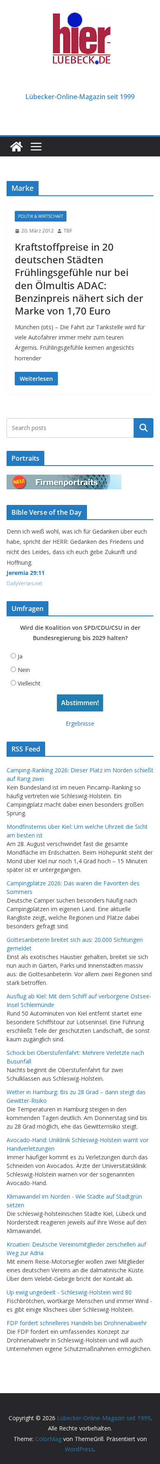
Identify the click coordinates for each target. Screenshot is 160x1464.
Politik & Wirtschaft (40, 216)
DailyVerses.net (24, 583)
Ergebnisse (80, 723)
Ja (20, 656)
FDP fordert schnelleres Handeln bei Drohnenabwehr (77, 1323)
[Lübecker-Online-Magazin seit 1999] (16, 146)
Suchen (143, 427)
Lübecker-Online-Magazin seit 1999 (80, 96)
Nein (24, 670)
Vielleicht (29, 683)
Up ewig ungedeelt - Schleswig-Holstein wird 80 (69, 1292)
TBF (68, 230)
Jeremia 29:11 (26, 573)
